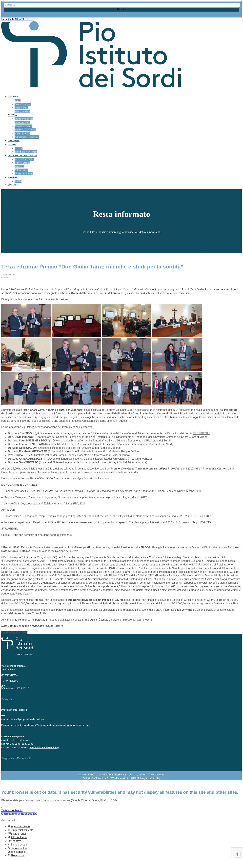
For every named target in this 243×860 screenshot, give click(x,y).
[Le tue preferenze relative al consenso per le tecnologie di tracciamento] (237, 854)
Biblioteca (19, 166)
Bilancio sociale (22, 111)
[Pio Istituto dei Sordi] (91, 86)
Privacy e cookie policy (149, 778)
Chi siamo (13, 96)
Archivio (18, 148)
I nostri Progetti (22, 122)
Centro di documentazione (22, 155)
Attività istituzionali (24, 118)
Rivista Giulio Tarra (24, 173)
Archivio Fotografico (24, 159)
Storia (17, 100)
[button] (19, 814)
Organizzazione (23, 104)
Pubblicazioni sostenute (27, 136)
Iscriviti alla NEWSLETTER (17, 19)
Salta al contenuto (11, 810)
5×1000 (18, 181)
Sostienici (13, 177)
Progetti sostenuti (23, 126)
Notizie (12, 144)
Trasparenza (21, 107)
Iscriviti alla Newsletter (26, 151)
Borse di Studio (22, 133)
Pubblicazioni (21, 170)
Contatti (13, 184)
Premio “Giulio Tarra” (25, 129)
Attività (12, 115)
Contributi (14, 140)
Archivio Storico (22, 162)
